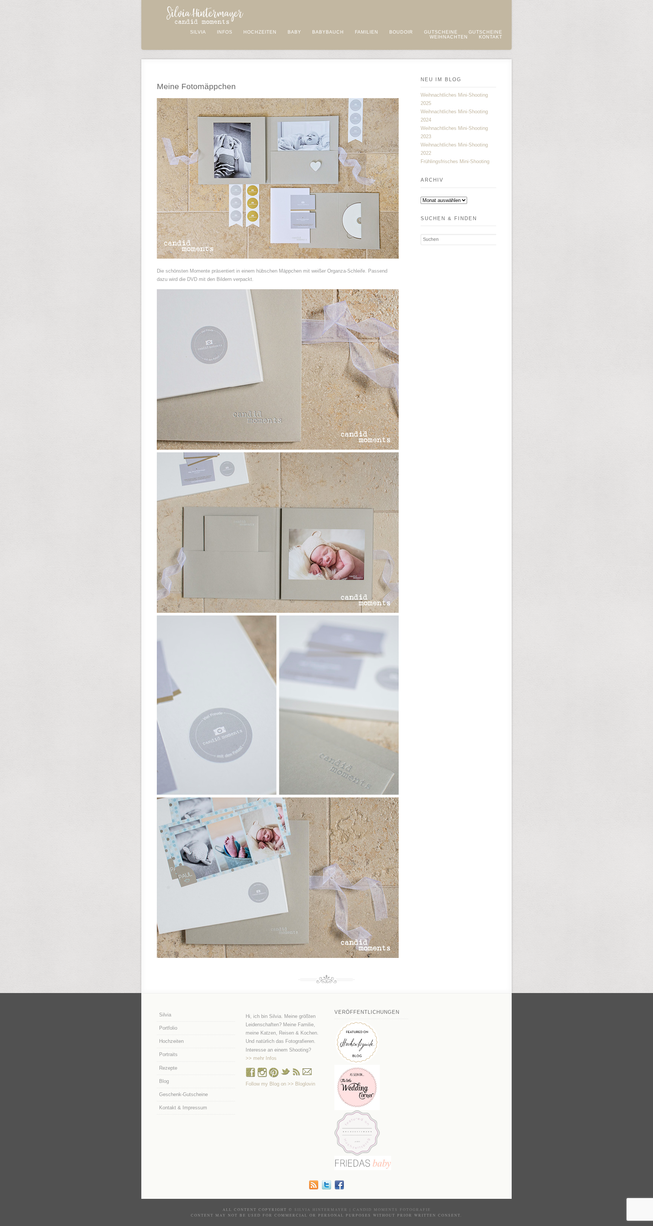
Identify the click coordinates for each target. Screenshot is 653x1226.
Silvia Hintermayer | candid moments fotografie (362, 1209)
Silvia (198, 32)
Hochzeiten (260, 32)
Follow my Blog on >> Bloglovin (280, 1084)
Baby (294, 32)
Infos (224, 32)
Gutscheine (441, 32)
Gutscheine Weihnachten (466, 34)
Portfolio (168, 1028)
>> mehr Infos (261, 1058)
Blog (164, 1081)
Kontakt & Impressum (183, 1107)
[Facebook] (250, 1075)
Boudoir (401, 32)
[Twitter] (326, 1188)
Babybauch (328, 32)
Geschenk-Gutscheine (183, 1094)
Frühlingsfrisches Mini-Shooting (455, 161)
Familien (366, 32)
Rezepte (168, 1068)
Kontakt (490, 37)
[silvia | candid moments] (313, 1188)
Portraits (168, 1054)
